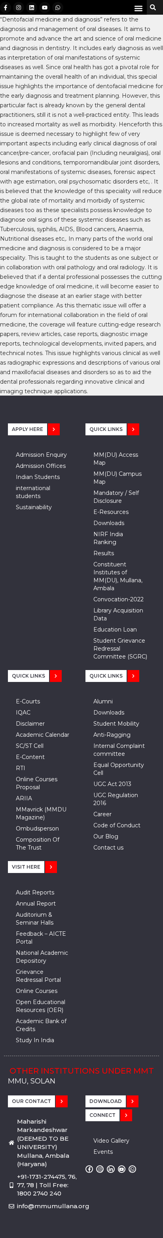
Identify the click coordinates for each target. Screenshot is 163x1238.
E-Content (30, 757)
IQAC (23, 712)
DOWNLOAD (105, 1101)
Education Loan (115, 629)
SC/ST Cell (30, 745)
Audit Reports (35, 892)
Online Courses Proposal (36, 783)
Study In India (35, 1040)
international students (33, 492)
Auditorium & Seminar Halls (34, 918)
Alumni (103, 701)
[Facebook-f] (5, 7)
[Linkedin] (31, 7)
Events (103, 1151)
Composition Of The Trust (37, 843)
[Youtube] (44, 7)
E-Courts (28, 701)
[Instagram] (18, 7)
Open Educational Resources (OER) (40, 1006)
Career (102, 814)
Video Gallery (111, 1140)
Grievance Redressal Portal (38, 975)
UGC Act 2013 (112, 784)
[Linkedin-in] (110, 1169)
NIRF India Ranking (108, 538)
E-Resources (111, 512)
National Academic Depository (42, 956)
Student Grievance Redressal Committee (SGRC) (120, 648)
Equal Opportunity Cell (118, 768)
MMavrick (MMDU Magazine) (41, 813)
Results (103, 553)
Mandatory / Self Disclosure (116, 496)
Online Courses (36, 991)
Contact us (108, 847)
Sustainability (34, 507)
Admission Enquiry (41, 454)
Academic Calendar (42, 734)
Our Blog (105, 836)
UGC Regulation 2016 (115, 799)
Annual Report (36, 903)
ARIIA (24, 798)
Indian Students (38, 477)
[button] (138, 8)
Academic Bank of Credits (41, 1025)
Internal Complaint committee (119, 749)
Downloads (108, 523)
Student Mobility (116, 723)
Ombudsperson (37, 828)
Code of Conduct (116, 825)
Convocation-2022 (118, 599)
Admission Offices (41, 465)
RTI (20, 768)
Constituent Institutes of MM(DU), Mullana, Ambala (117, 576)
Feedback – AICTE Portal (41, 937)
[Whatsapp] (57, 7)
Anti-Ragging (112, 734)
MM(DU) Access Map (115, 458)
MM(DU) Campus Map (117, 477)
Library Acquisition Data (118, 614)
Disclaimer (30, 723)
